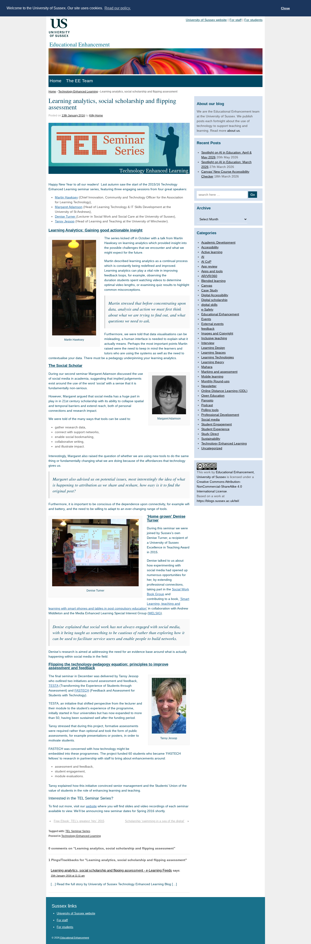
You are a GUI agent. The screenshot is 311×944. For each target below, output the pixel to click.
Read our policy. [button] (118, 8)
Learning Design (213, 348)
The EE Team (79, 80)
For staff (235, 20)
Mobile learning (212, 376)
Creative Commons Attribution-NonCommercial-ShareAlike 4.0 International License (219, 486)
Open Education (212, 395)
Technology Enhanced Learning (78, 91)
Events (206, 319)
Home (55, 80)
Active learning (211, 252)
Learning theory (212, 362)
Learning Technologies (217, 357)
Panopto (207, 400)
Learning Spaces (213, 352)
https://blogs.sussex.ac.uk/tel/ (218, 501)
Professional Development (220, 415)
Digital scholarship (214, 300)
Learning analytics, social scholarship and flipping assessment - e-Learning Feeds (111, 870)
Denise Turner (65, 216)
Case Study (209, 290)
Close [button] (285, 8)
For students (253, 20)
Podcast (207, 405)
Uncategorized (211, 448)
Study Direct (210, 434)
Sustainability (210, 438)
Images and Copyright (217, 333)
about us (233, 130)
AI (202, 257)
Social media (210, 419)
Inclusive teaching (214, 338)
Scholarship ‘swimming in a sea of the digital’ (154, 821)
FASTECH (81, 690)
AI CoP (206, 261)
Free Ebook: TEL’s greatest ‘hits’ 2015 (79, 821)
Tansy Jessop (64, 221)
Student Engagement (216, 424)
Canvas (206, 285)
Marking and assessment (219, 371)
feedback (207, 328)
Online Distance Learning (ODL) (224, 391)
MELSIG (155, 613)
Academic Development (218, 242)
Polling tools (210, 410)
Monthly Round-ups (215, 381)
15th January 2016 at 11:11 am (68, 875)
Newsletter (209, 386)
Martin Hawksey (66, 197)
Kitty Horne (96, 115)
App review (209, 266)
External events (212, 324)
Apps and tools (212, 271)
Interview (207, 343)
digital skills (209, 304)
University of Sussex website (206, 20)
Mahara (206, 367)
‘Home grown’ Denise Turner (166, 518)
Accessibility (210, 247)
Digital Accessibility (214, 295)
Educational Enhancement (220, 314)
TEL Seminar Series (77, 831)
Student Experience (215, 429)
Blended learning (213, 281)
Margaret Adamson (68, 207)
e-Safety (207, 309)
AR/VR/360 (209, 276)
